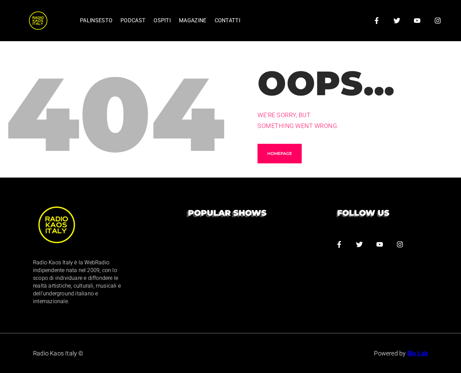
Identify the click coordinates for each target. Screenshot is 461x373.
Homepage (279, 153)
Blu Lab (417, 353)
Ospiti (162, 20)
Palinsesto (96, 20)
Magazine (192, 20)
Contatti (227, 20)
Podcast (132, 20)
